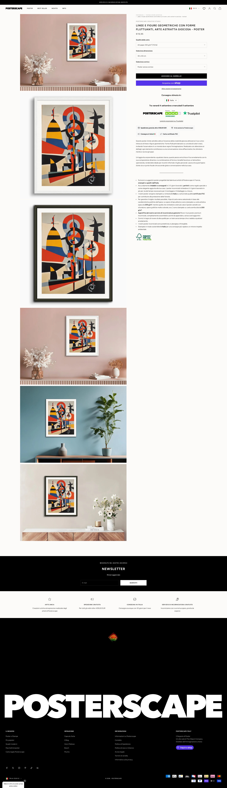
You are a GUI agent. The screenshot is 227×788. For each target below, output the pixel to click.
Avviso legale (119, 752)
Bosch (66, 748)
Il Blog (66, 740)
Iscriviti (133, 583)
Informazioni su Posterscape (125, 736)
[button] (13, 785)
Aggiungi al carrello (171, 76)
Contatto (118, 740)
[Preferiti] (204, 8)
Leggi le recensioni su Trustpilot (171, 121)
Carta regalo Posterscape (15, 752)
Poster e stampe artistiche (154, 15)
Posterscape (140, 15)
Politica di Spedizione (123, 744)
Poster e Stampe (12, 736)
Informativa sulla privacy (124, 760)
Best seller (42, 8)
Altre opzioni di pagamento (171, 89)
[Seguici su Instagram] (19, 768)
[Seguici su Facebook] (7, 768)
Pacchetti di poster (13, 748)
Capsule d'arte (69, 736)
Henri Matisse (69, 744)
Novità (55, 8)
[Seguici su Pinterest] (25, 768)
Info (64, 8)
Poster (30, 8)
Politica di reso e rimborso (124, 748)
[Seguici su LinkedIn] (37, 768)
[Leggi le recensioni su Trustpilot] (171, 114)
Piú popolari (10, 740)
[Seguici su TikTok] (31, 768)
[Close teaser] (25, 781)
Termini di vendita (121, 756)
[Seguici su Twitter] (13, 768)
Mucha (66, 752)
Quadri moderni (11, 744)
